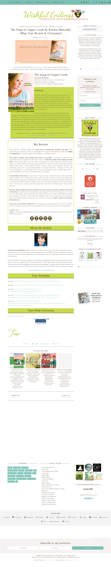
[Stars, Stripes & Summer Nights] (88, 213)
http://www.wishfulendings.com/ (50, 281)
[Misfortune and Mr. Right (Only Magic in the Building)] (85, 223)
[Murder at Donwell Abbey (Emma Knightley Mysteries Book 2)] (82, 218)
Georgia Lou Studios (71, 560)
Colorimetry (45, 473)
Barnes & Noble (49, 135)
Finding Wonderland (48, 467)
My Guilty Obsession (48, 494)
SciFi (34, 473)
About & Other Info (14, 2)
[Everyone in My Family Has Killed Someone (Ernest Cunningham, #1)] (98, 213)
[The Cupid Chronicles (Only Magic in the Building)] (94, 223)
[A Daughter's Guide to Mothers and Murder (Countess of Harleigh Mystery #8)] (79, 223)
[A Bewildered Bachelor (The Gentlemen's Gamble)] (94, 214)
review (60, 26)
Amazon (40, 135)
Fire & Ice (45, 481)
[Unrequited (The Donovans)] (88, 218)
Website (31, 270)
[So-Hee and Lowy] (82, 222)
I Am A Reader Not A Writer (50, 471)
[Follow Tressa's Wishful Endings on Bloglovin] (88, 499)
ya (16, 481)
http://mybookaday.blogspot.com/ (26, 281)
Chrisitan (25, 467)
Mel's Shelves (46, 483)
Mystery (20, 473)
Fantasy (21, 470)
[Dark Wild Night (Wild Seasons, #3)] (79, 214)
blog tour (28, 26)
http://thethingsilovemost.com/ (54, 303)
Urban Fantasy (21, 478)
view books (97, 202)
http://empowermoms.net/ (50, 297)
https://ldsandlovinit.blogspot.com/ (26, 295)
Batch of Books (46, 477)
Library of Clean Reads (49, 502)
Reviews (28, 2)
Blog (36, 270)
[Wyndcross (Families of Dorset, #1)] (91, 218)
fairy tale (11, 481)
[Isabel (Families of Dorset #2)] (94, 218)
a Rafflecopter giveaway (16, 316)
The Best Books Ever (48, 492)
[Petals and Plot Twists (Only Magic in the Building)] (88, 223)
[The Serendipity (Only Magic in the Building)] (91, 223)
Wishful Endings (50, 560)
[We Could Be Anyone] (85, 214)
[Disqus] (41, 423)
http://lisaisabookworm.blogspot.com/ (27, 285)
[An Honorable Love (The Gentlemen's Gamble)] (91, 214)
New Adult (28, 473)
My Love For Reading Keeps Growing (53, 488)
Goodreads (33, 135)
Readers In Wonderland (49, 496)
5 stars (21, 26)
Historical (28, 470)
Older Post (66, 395)
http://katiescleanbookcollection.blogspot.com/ (24, 297)
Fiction (45, 26)
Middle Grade (12, 473)
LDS (56, 26)
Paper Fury (45, 490)
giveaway (51, 26)
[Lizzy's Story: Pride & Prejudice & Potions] (82, 213)
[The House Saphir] (79, 218)
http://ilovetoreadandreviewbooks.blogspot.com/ (24, 291)
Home (3, 2)
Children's (16, 467)
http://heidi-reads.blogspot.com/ (52, 285)
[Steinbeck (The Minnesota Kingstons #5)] (98, 218)
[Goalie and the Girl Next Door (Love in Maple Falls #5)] (85, 218)
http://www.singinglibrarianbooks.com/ (27, 289)
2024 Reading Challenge (90, 193)
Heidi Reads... (46, 475)
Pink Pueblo (59, 555)
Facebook (50, 270)
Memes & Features (42, 2)
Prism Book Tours (58, 2)
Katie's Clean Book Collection (51, 484)
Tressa (88, 195)
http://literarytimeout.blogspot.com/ (26, 301)
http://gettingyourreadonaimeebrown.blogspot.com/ (25, 303)
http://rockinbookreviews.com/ (49, 295)
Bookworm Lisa (46, 486)
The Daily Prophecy (48, 479)
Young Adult (31, 478)
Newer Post (16, 395)
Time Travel (11, 478)
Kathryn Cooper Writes (49, 500)
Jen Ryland (45, 469)
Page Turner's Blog (47, 498)
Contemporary (37, 26)
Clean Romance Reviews (49, 504)
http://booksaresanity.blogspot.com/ (20, 305)
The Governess (38, 67)
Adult (10, 467)
